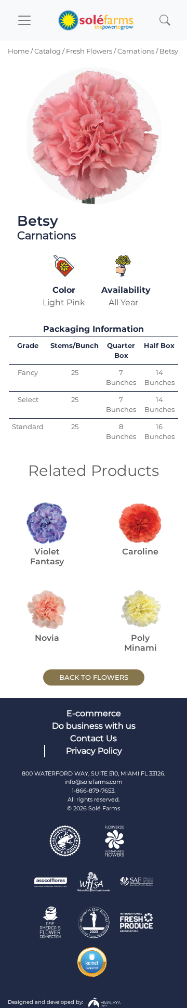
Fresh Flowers (89, 51)
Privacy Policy (94, 751)
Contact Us (93, 738)
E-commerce (93, 713)
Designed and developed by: (46, 1001)
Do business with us (94, 726)
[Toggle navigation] (24, 20)
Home (18, 51)
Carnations (135, 51)
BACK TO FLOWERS (93, 677)
